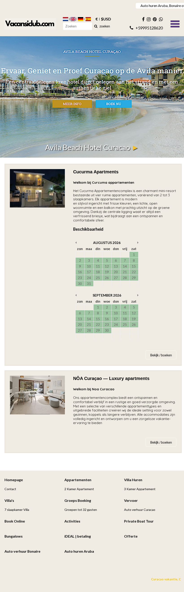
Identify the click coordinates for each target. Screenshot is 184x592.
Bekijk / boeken (161, 355)
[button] (175, 23)
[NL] (65, 19)
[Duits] (80, 19)
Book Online (14, 521)
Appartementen (77, 480)
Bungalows (13, 536)
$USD (106, 19)
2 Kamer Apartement (79, 489)
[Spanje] (88, 19)
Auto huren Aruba (79, 551)
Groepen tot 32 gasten (80, 510)
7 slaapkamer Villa (16, 510)
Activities (72, 521)
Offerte (131, 536)
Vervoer (131, 500)
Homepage (13, 480)
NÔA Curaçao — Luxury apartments (111, 378)
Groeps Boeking (77, 500)
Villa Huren (133, 480)
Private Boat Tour (139, 521)
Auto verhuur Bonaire (22, 551)
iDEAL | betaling (77, 536)
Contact (10, 489)
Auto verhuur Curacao (139, 510)
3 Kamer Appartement (140, 489)
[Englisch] (73, 19)
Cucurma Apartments (95, 171)
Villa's (9, 500)
